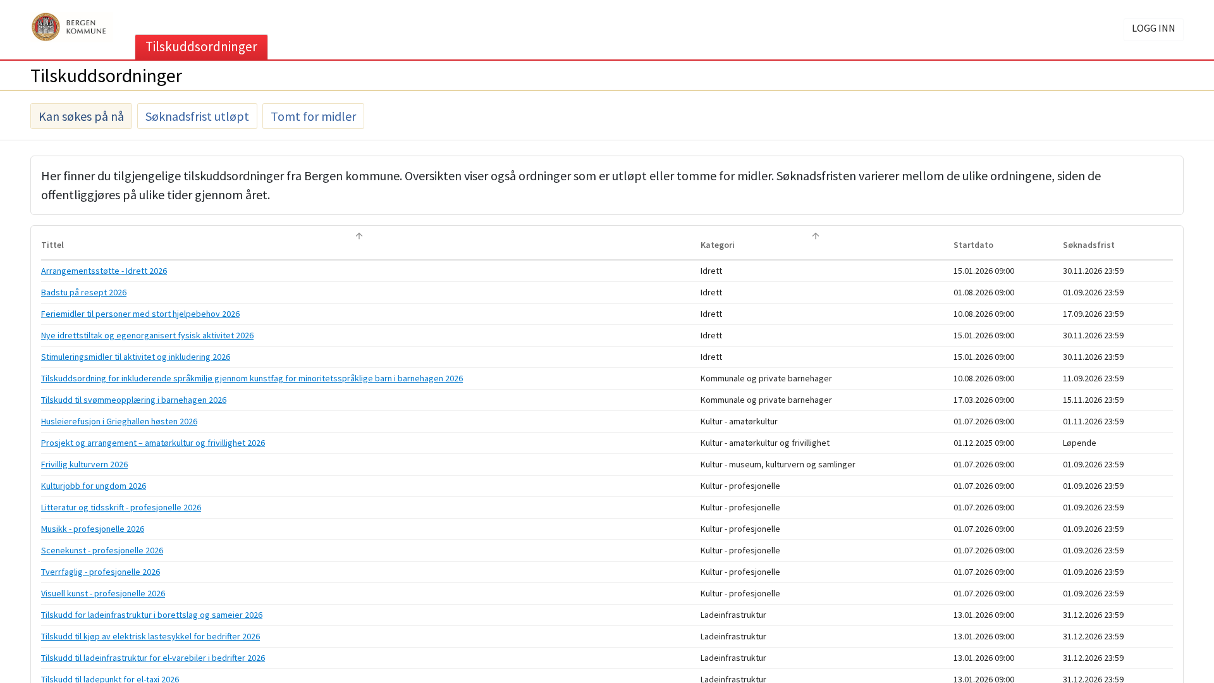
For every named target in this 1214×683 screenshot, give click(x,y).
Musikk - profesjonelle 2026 (92, 528)
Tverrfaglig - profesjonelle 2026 (100, 571)
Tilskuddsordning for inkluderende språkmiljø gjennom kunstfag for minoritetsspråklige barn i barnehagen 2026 (252, 378)
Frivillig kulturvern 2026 (84, 464)
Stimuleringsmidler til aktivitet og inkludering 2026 (135, 356)
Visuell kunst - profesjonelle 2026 (103, 593)
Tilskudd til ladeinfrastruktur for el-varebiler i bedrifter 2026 (153, 657)
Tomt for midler (313, 116)
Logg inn (1153, 28)
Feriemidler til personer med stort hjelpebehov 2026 (140, 313)
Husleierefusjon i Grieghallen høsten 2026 (119, 421)
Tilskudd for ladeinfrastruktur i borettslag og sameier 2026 (151, 614)
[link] (371, 271)
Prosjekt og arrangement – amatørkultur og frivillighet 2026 (153, 442)
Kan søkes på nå (81, 116)
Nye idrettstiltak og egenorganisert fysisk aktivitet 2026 (147, 335)
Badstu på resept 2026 (83, 292)
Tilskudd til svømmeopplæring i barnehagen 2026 (133, 399)
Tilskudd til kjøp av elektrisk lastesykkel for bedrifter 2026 (150, 636)
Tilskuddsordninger (201, 46)
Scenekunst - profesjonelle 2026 (102, 550)
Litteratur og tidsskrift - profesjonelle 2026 (121, 507)
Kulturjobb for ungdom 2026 (93, 485)
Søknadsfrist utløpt (197, 116)
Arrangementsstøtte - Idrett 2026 (104, 270)
